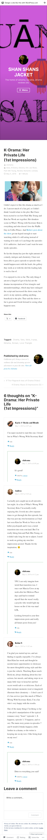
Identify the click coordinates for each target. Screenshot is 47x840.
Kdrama (22, 168)
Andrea (18, 490)
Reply (12, 446)
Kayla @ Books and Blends (27, 422)
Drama (16, 339)
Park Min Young (10, 171)
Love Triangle (26, 343)
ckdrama (9, 165)
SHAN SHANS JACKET (23, 72)
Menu (25, 90)
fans (22, 339)
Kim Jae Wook (31, 168)
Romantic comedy (31, 171)
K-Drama (14, 168)
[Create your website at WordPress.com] (23, 2)
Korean (15, 343)
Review (20, 171)
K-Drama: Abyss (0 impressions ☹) (26, 385)
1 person (24, 475)
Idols (8, 168)
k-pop (34, 339)
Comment (35, 815)
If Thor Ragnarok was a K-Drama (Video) (21, 381)
